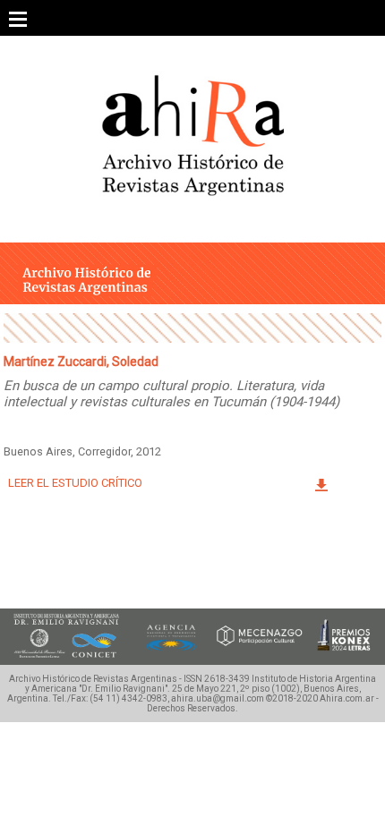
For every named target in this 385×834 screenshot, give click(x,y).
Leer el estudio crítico (75, 482)
